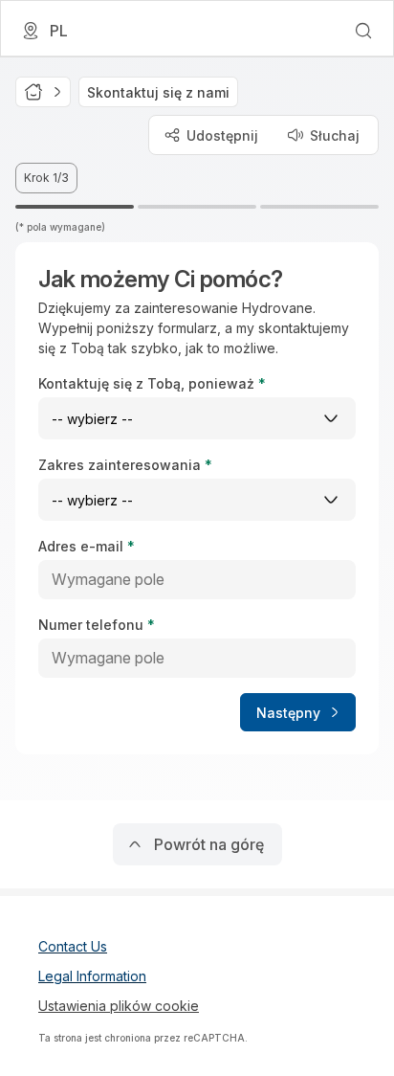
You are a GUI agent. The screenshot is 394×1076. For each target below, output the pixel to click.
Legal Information (92, 976)
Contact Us (72, 946)
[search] (363, 31)
